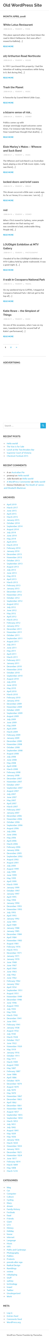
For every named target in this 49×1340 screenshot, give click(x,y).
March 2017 (12, 507)
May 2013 (11, 576)
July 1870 (11, 1090)
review (10, 1271)
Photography (31, 252)
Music (27, 91)
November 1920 (14, 1046)
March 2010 (12, 694)
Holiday (10, 1231)
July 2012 (11, 607)
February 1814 (13, 1161)
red (5, 210)
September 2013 (14, 563)
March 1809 (12, 1164)
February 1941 (13, 1024)
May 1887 (11, 1068)
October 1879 (13, 1080)
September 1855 (14, 1114)
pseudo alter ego (14, 1262)
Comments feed (14, 1319)
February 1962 (13, 981)
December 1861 (14, 1105)
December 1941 (14, 1018)
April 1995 (11, 896)
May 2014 (11, 538)
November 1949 (14, 996)
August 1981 (13, 943)
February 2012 (13, 622)
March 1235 (12, 1170)
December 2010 (14, 666)
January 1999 (13, 887)
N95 (9, 1246)
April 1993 (11, 915)
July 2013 (11, 569)
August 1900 (13, 1065)
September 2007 (14, 787)
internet (10, 1237)
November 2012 (14, 594)
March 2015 (12, 516)
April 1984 (11, 937)
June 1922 (12, 1043)
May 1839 (11, 1133)
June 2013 (12, 573)
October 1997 (13, 890)
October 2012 (13, 597)
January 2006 (13, 850)
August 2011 (13, 641)
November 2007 (14, 781)
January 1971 (13, 956)
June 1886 (12, 1074)
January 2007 (13, 812)
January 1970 (13, 959)
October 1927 (13, 1040)
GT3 (9, 1224)
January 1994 (13, 903)
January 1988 (13, 928)
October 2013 (13, 560)
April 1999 (11, 881)
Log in (9, 1312)
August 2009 (13, 716)
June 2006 (12, 834)
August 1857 (13, 1111)
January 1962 (13, 984)
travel (28, 284)
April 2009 (11, 728)
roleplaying (12, 1274)
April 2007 (11, 803)
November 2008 (14, 744)
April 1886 (11, 1077)
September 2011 (14, 638)
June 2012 (12, 610)
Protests (11, 1259)
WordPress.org (14, 1322)
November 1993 (14, 909)
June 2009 (12, 722)
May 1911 (11, 1058)
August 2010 (13, 678)
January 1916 (13, 1052)
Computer (11, 1193)
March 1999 (12, 884)
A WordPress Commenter (19, 481)
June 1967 (12, 965)
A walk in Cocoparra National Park (24, 279)
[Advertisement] (24, 392)
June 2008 (12, 759)
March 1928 (12, 1037)
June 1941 (12, 1021)
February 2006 (13, 847)
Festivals (11, 1212)
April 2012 (11, 616)
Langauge (11, 1240)
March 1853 (12, 1121)
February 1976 (13, 946)
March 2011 (12, 657)
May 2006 (11, 837)
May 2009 (11, 725)
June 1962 (12, 977)
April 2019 (11, 504)
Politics (10, 1255)
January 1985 (13, 931)
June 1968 (12, 962)
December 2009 (14, 703)
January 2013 (13, 588)
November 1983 (14, 940)
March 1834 (12, 1142)
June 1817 (12, 1158)
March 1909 (12, 1061)
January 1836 (13, 1139)
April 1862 (11, 1102)
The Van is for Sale (15, 446)
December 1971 (14, 952)
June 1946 (12, 1002)
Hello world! (12, 443)
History (10, 1227)
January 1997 (13, 893)
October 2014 (13, 523)
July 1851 (11, 1124)
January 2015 (13, 520)
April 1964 (11, 968)
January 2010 (13, 700)
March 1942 (12, 1015)
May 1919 (11, 1049)
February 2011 (13, 660)
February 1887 (13, 1071)
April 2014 (11, 541)
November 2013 (14, 557)
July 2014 (11, 532)
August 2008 (13, 753)
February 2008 (13, 772)
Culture (10, 1196)
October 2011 (13, 635)
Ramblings (11, 1268)
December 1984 (14, 934)
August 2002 (13, 859)
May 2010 (11, 688)
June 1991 (12, 921)
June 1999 (12, 875)
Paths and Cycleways (16, 1249)
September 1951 (14, 990)
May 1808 (11, 1167)
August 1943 (13, 1005)
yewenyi (18, 29)
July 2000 (11, 865)
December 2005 (14, 853)
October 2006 (13, 822)
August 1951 (13, 993)
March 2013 (12, 582)
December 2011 (14, 629)
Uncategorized (13, 1293)
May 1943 (11, 1012)
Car (8, 1190)
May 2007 (11, 800)
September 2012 (14, 601)
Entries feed (12, 1316)
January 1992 (13, 918)
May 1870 (11, 1093)
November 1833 (14, 1146)
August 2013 (13, 566)
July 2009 (11, 719)
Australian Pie (18, 472)
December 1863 (14, 1099)
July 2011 (11, 644)
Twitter (10, 1290)
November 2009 (14, 706)
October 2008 (13, 747)
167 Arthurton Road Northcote (22, 56)
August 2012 (13, 604)
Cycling (10, 1199)
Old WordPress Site (22, 5)
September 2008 (14, 750)
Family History (13, 1209)
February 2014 (13, 548)
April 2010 (11, 691)
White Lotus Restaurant (18, 24)
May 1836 (11, 1136)
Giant (9, 1221)
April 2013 (11, 579)
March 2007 (12, 806)
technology (12, 1284)
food (27, 29)
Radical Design (13, 1265)
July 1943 (11, 1009)
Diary (9, 1203)
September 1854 (14, 1118)
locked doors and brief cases (21, 181)
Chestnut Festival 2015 (17, 455)
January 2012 (13, 625)
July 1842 (11, 1127)
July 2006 (11, 831)
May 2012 (11, 613)
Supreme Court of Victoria (19, 452)
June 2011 (12, 647)
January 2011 (13, 663)
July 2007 (11, 794)
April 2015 (11, 513)
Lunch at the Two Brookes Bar (20, 449)
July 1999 (11, 871)
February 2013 (13, 585)
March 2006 (12, 843)
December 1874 (14, 1083)
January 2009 (13, 738)
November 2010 (14, 669)
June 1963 (12, 971)
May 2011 (11, 650)
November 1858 (14, 1108)
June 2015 (12, 510)
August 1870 (13, 1086)
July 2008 (11, 756)
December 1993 (14, 906)
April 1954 (11, 987)
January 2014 (13, 551)
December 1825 (14, 1152)
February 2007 (13, 809)
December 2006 (14, 815)
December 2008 (14, 741)
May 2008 (11, 762)
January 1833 (13, 1149)
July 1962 (11, 974)
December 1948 (14, 999)
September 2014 (14, 526)
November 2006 (14, 819)
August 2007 (13, 791)
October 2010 (13, 672)
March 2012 (12, 619)
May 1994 (11, 900)
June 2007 (12, 797)
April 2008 (11, 766)
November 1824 (14, 1155)
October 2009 (13, 710)
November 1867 (14, 1096)
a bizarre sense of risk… (17, 112)
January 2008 (13, 775)
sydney (28, 116)
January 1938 (13, 1027)
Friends (10, 1218)
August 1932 (13, 1030)
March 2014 (12, 544)
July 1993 (11, 912)
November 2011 (14, 632)
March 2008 (12, 769)
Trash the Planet (13, 87)
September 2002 (14, 856)
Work (9, 1296)
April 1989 (11, 924)
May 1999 (11, 878)
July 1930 (11, 1033)
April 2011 (11, 653)
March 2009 (12, 731)
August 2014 (13, 529)
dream (28, 186)
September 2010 (14, 675)
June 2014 (12, 535)
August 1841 (13, 1130)
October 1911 (13, 1055)
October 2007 (13, 784)
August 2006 (13, 828)
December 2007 (14, 778)
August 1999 (13, 868)
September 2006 (14, 825)
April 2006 (11, 840)
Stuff (9, 1277)
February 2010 (13, 697)
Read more (8, 46)
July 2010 (11, 682)
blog (9, 1187)
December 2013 (14, 554)
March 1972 (12, 949)
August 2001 (13, 862)
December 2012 (14, 591)
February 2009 (13, 734)
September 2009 (14, 713)
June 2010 (12, 685)
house (28, 60)
